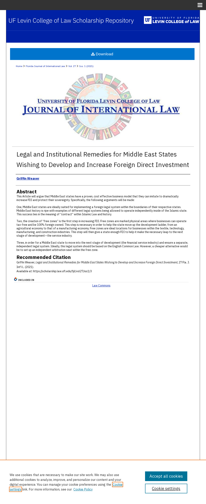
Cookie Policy (83, 489)
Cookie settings (166, 488)
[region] (103, 482)
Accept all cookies (166, 476)
